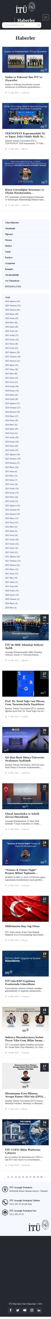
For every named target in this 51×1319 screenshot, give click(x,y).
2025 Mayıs (11, 365)
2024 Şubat (11, 429)
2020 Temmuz (12, 599)
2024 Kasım (12, 391)
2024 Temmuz (13, 408)
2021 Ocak (11, 586)
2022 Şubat (11, 531)
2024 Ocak (11, 433)
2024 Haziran (12, 412)
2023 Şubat (11, 480)
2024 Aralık (12, 386)
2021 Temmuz (13, 561)
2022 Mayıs (11, 518)
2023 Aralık (12, 437)
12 (12, 1177)
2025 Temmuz (13, 357)
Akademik (10, 228)
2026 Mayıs (11, 314)
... (5, 1177)
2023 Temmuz (13, 459)
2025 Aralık (12, 335)
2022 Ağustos (12, 505)
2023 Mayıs (11, 467)
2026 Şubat (11, 327)
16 (27, 1177)
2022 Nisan (11, 523)
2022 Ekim (11, 497)
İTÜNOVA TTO (13, 286)
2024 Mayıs (11, 416)
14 (19, 1177)
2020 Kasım (12, 595)
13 (15, 1177)
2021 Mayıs (11, 569)
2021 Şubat (11, 582)
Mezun (8, 240)
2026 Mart (11, 323)
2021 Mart (11, 578)
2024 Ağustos (12, 403)
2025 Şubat (11, 378)
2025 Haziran (12, 361)
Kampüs (9, 269)
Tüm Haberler (12, 222)
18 (34, 1177)
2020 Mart (10, 608)
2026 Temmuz (13, 306)
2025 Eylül (11, 348)
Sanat (8, 251)
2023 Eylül (11, 450)
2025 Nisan (11, 369)
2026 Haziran (12, 310)
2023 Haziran (12, 463)
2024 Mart (11, 425)
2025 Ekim (11, 344)
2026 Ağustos (12, 301)
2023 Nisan (11, 471)
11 (8, 1177)
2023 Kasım (12, 442)
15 (23, 1177)
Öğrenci (9, 234)
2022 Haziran (12, 514)
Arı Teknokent (12, 281)
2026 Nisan (11, 318)
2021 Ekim (11, 548)
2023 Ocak (11, 484)
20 (41, 1177)
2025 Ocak (11, 382)
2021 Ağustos (12, 557)
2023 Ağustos (12, 454)
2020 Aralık (12, 591)
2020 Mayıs (11, 603)
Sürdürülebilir (12, 275)
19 (38, 1177)
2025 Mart (11, 374)
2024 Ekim (11, 395)
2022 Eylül (11, 501)
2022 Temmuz (12, 510)
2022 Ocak (11, 535)
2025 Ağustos (12, 352)
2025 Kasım (12, 340)
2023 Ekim (11, 446)
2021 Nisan (11, 574)
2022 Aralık (12, 488)
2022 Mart (11, 527)
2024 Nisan (11, 420)
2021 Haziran (12, 565)
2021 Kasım (12, 544)
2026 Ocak (11, 331)
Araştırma (10, 263)
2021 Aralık (12, 540)
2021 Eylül (11, 552)
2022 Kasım (12, 493)
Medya (8, 246)
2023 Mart (11, 476)
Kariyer (9, 257)
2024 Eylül (11, 399)
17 (30, 1177)
